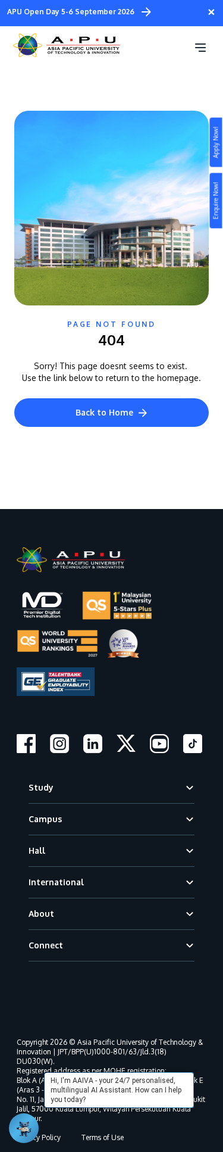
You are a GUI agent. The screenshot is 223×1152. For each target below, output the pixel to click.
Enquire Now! (215, 201)
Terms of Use (102, 1137)
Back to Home (104, 412)
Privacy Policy (39, 1137)
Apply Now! (215, 142)
